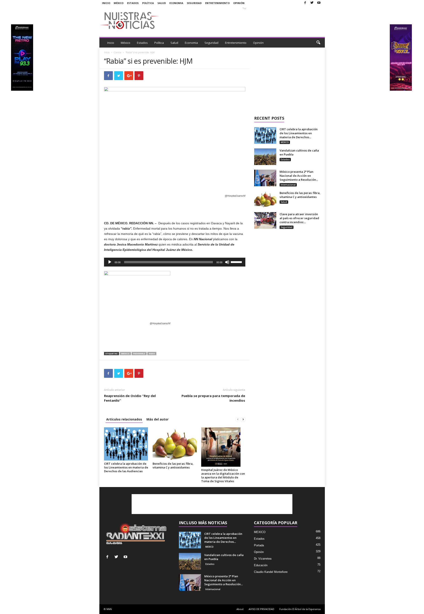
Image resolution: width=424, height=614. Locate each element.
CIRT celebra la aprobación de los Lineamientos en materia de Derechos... (299, 133)
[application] (174, 262)
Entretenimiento (217, 3)
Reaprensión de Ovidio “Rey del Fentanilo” (130, 398)
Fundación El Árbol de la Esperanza (300, 609)
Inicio (106, 3)
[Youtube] (319, 3)
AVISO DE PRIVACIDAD (261, 609)
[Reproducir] (110, 262)
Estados (133, 3)
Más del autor (157, 419)
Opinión (238, 3)
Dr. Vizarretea (262, 558)
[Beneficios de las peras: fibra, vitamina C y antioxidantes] (175, 443)
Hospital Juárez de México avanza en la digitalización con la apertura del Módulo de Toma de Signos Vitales (223, 475)
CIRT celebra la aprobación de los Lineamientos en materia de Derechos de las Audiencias (126, 467)
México (118, 3)
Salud (161, 3)
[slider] (237, 262)
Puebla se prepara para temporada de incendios (213, 398)
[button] (318, 43)
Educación (260, 565)
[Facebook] (305, 3)
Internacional (288, 184)
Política (148, 3)
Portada (259, 545)
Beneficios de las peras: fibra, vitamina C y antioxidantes (173, 465)
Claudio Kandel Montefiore (271, 572)
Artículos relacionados (124, 419)
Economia (176, 3)
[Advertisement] (244, 20)
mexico (125, 353)
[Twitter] (312, 3)
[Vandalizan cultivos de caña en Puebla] (265, 156)
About (240, 609)
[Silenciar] (227, 262)
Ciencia (117, 52)
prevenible (139, 353)
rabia (152, 353)
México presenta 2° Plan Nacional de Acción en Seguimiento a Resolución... (299, 176)
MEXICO (285, 142)
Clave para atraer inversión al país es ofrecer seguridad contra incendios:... (299, 218)
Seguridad (194, 3)
